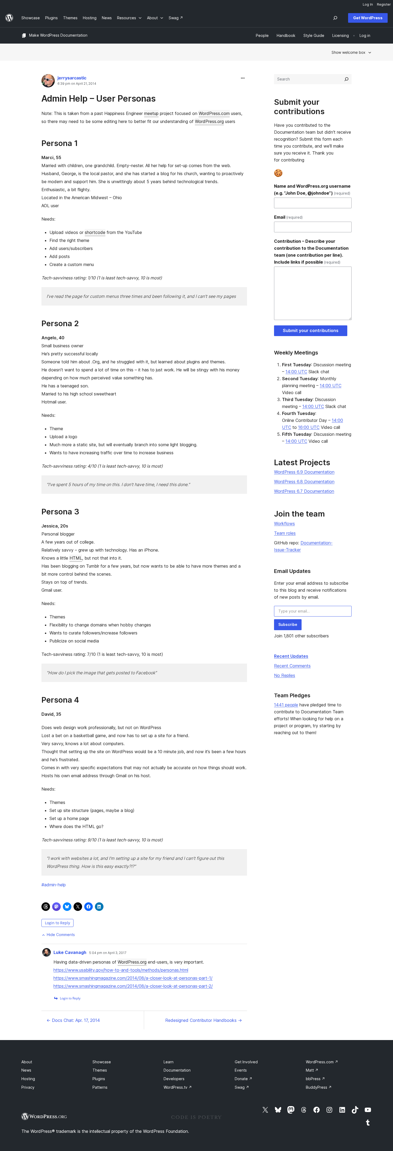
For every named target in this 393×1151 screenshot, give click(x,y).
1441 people (286, 704)
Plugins (99, 1078)
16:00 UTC (308, 427)
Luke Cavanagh (69, 952)
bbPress (315, 1078)
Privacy (27, 1087)
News (26, 1070)
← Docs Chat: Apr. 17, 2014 (73, 1020)
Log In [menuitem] (368, 4)
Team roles (285, 533)
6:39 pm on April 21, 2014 (76, 84)
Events (241, 1070)
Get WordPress (368, 18)
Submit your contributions (310, 330)
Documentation (177, 1070)
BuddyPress (319, 1087)
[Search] (346, 79)
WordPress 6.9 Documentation (304, 472)
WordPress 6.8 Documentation (304, 481)
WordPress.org (209, 121)
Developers (174, 1078)
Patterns (100, 1087)
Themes (100, 1070)
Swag (242, 1087)
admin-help (53, 884)
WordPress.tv (178, 1087)
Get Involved (246, 1062)
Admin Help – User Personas (98, 98)
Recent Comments (292, 665)
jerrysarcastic (71, 77)
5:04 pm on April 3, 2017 (107, 953)
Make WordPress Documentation (58, 35)
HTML (76, 558)
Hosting (28, 1078)
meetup (151, 113)
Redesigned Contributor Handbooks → (203, 1020)
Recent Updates (291, 656)
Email (288, 217)
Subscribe (287, 624)
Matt (312, 1070)
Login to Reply (57, 922)
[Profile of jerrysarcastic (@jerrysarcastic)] (48, 82)
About (26, 1062)
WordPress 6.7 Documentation (304, 491)
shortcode (95, 232)
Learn (169, 1062)
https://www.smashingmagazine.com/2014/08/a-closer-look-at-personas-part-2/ (133, 986)
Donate (243, 1078)
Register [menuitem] (384, 4)
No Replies (284, 675)
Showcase (102, 1062)
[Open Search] (335, 18)
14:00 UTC (296, 371)
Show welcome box (348, 52)
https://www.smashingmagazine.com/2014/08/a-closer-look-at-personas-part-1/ (133, 978)
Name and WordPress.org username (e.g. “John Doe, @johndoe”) (312, 189)
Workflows (284, 523)
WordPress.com (214, 113)
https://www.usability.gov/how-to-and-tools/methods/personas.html (120, 970)
